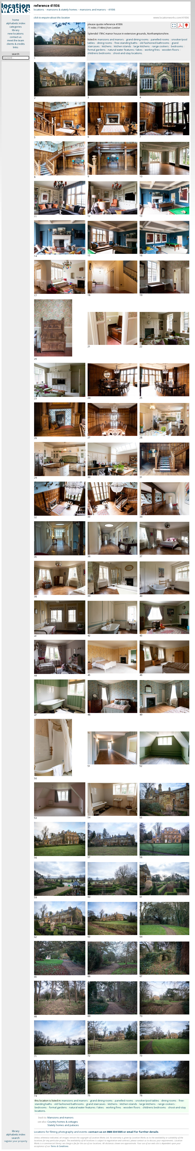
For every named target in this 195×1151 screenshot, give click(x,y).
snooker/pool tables (147, 1100)
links (15, 47)
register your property (15, 1141)
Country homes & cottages (62, 1121)
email (130, 1131)
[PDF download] (180, 27)
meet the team (15, 40)
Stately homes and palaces (63, 1125)
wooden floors (170, 49)
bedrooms (177, 46)
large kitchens (141, 46)
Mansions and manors (60, 1117)
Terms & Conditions (59, 1146)
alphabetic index (15, 23)
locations (39, 9)
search (16, 1138)
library (15, 30)
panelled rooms (160, 39)
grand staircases (95, 1104)
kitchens (107, 46)
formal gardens (96, 49)
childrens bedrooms (99, 53)
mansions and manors (93, 9)
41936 (111, 9)
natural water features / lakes (125, 49)
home (15, 20)
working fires (152, 49)
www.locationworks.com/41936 (171, 17)
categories (16, 26)
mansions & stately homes (62, 9)
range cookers (160, 46)
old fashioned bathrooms (154, 43)
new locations (16, 33)
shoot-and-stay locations (127, 53)
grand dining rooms (137, 39)
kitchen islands (122, 46)
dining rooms (104, 43)
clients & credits (16, 44)
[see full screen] (174, 25)
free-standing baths (125, 43)
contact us (16, 37)
